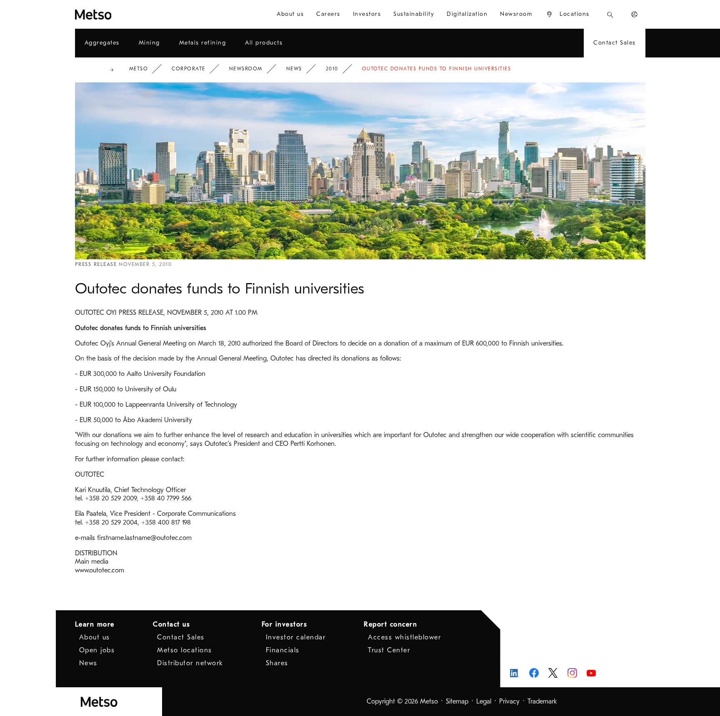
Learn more (95, 624)
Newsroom (245, 69)
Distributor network (190, 663)
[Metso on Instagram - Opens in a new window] (572, 673)
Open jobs (97, 650)
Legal (483, 701)
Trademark (542, 701)
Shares (277, 663)
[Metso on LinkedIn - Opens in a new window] (515, 673)
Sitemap (457, 701)
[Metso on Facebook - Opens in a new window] (534, 673)
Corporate (188, 69)
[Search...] (610, 14)
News (294, 69)
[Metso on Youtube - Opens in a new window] (591, 673)
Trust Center (389, 650)
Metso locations (184, 650)
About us (94, 637)
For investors (285, 624)
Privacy (509, 701)
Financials (283, 650)
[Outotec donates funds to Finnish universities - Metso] (123, 14)
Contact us (171, 624)
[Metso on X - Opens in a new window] (553, 673)
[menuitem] (290, 14)
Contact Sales (181, 637)
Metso (138, 69)
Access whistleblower (404, 637)
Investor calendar (296, 637)
